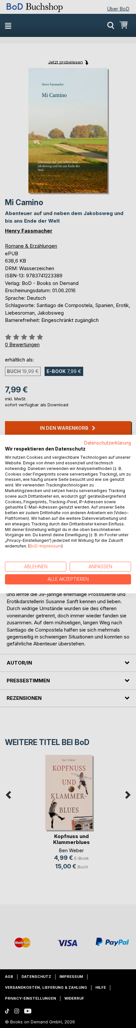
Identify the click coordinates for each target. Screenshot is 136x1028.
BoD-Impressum (45, 546)
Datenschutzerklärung (107, 443)
